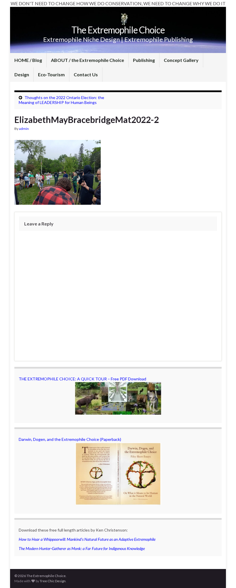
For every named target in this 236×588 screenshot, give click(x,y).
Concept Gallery (181, 60)
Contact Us (86, 74)
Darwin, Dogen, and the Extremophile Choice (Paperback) (70, 439)
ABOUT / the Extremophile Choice (87, 60)
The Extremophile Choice (118, 29)
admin (24, 128)
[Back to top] (223, 575)
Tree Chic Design (53, 581)
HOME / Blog (28, 60)
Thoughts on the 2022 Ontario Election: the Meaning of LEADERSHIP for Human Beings (61, 100)
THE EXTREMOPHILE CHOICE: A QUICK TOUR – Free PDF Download (82, 378)
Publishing (144, 60)
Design (21, 74)
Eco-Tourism (51, 74)
